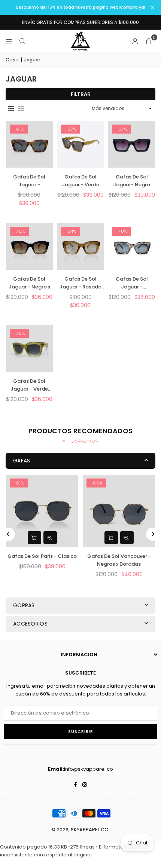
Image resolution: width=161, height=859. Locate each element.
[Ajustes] (135, 41)
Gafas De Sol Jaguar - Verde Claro (29, 385)
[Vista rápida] (50, 537)
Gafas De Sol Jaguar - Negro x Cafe (29, 283)
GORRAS (24, 605)
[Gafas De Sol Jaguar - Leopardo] (29, 144)
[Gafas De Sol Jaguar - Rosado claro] (80, 246)
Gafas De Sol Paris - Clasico (42, 556)
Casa (12, 59)
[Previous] (8, 534)
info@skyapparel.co (88, 769)
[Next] (152, 534)
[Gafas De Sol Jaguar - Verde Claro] (29, 348)
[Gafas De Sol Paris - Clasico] (42, 511)
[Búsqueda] (22, 41)
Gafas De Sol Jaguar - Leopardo (29, 181)
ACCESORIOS (30, 623)
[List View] (21, 108)
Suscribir (80, 731)
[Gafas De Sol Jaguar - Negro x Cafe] (29, 246)
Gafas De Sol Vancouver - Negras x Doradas (119, 560)
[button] (148, 41)
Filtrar (81, 94)
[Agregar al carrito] (34, 537)
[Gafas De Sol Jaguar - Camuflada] (131, 246)
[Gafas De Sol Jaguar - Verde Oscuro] (80, 144)
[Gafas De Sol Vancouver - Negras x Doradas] (119, 511)
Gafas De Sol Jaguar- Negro (131, 180)
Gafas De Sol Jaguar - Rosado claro (80, 283)
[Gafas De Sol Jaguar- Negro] (131, 144)
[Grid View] (11, 108)
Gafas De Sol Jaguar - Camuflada (132, 283)
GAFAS (21, 460)
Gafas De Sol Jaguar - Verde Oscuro (80, 181)
